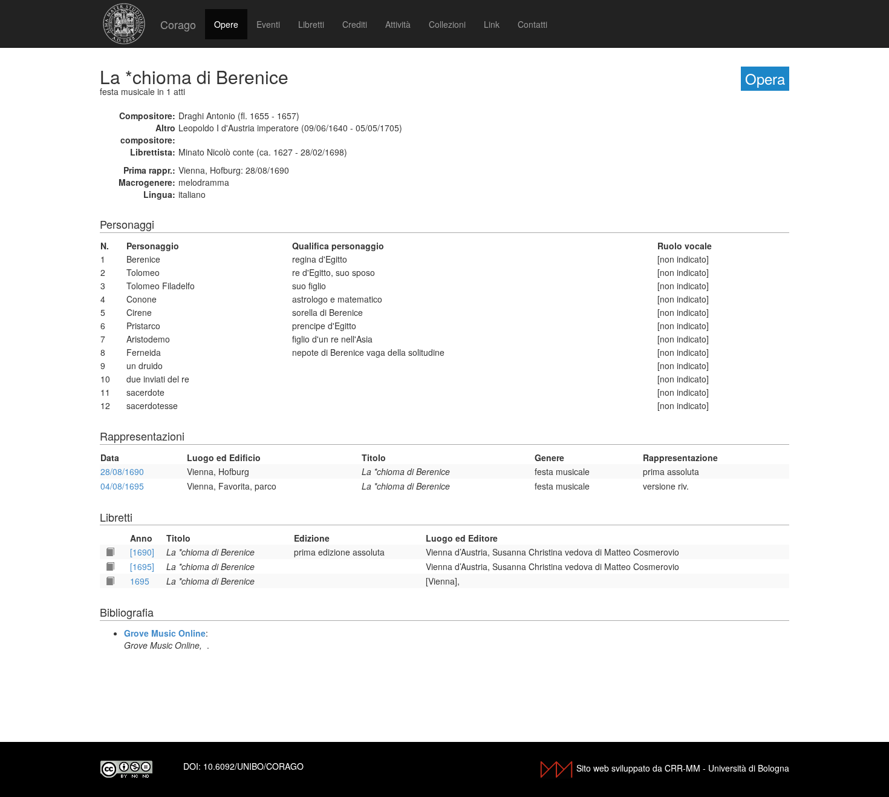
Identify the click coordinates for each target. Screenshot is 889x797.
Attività (398, 24)
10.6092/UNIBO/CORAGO (253, 766)
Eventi (268, 24)
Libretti (311, 24)
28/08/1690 (122, 471)
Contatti (532, 24)
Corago (178, 24)
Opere (226, 24)
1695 (139, 581)
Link (492, 24)
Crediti (354, 24)
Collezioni (447, 24)
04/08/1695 (122, 486)
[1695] (142, 566)
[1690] (142, 552)
